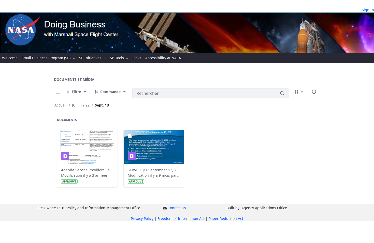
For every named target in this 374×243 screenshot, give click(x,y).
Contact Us (177, 207)
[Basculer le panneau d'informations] (314, 92)
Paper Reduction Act (226, 218)
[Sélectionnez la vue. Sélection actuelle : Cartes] (299, 92)
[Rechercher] (282, 93)
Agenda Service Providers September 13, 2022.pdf (87, 170)
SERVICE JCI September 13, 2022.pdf (154, 170)
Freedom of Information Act (181, 218)
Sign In (368, 9)
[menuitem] (10, 58)
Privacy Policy (142, 218)
